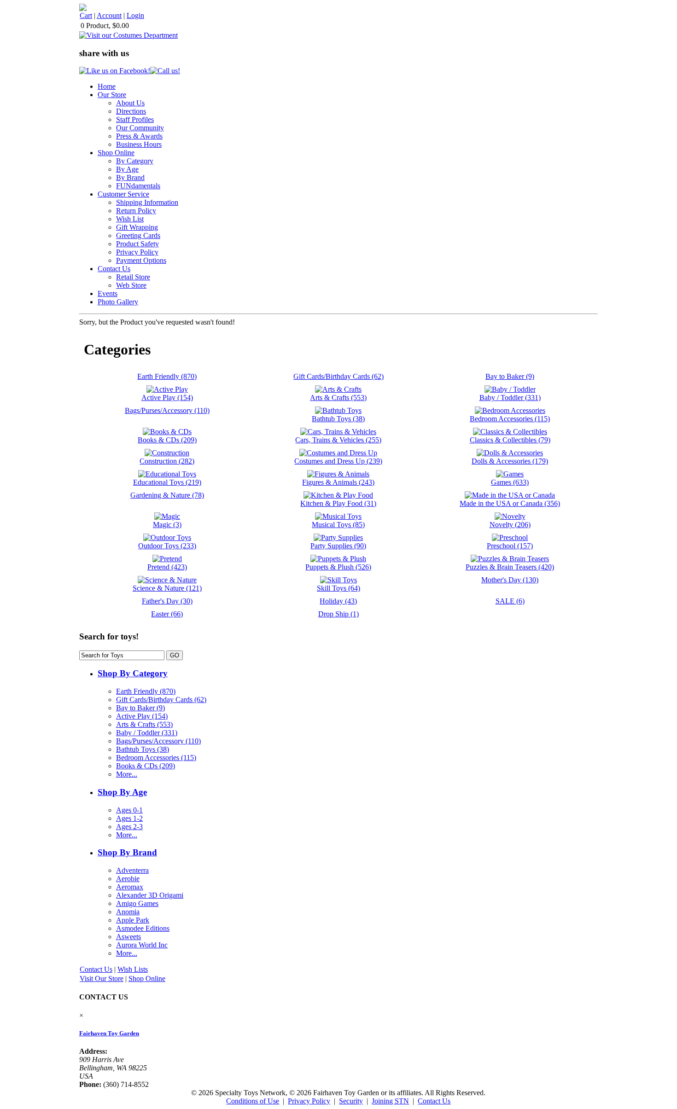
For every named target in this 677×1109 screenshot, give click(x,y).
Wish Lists (132, 969)
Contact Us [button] (434, 1101)
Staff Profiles (135, 119)
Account (109, 15)
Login (135, 15)
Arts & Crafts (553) (144, 724)
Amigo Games (137, 903)
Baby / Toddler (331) (146, 733)
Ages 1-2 (129, 818)
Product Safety (137, 244)
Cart (86, 15)
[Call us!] (165, 71)
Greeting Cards (138, 235)
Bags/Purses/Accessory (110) (158, 741)
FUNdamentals (138, 186)
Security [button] (351, 1101)
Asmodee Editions (142, 928)
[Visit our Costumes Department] (128, 35)
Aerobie (128, 879)
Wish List (130, 219)
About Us (130, 103)
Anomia (128, 912)
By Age (127, 169)
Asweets (128, 937)
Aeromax (129, 887)
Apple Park (132, 920)
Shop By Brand (127, 852)
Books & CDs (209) (145, 766)
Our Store (112, 95)
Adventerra (132, 870)
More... (126, 774)
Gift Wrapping (137, 227)
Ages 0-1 (129, 810)
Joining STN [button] (390, 1101)
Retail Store (133, 277)
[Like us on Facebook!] (114, 71)
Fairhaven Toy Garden (109, 1033)
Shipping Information (147, 202)
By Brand (130, 177)
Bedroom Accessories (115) (156, 757)
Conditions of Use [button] (252, 1101)
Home (107, 86)
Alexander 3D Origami (149, 895)
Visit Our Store (101, 978)
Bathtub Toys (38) (142, 749)
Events (107, 293)
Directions (131, 111)
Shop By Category (133, 673)
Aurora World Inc (142, 945)
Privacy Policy (137, 252)
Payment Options (141, 260)
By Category (134, 161)
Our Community (140, 128)
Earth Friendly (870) (145, 691)
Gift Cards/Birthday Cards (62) (161, 699)
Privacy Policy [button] (309, 1101)
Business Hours (139, 144)
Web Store (131, 285)
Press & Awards (139, 136)
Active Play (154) (142, 716)
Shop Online (116, 153)
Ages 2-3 (129, 826)
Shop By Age (122, 792)
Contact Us (114, 269)
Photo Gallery (118, 302)
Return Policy (136, 211)
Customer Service (123, 194)
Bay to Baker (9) (140, 708)
